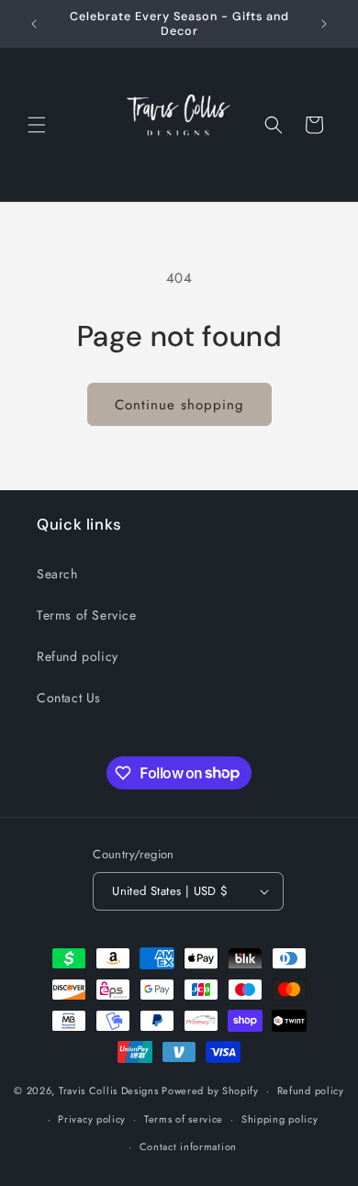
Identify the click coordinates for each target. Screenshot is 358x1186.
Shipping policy (280, 1119)
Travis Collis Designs (109, 1090)
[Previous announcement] (34, 24)
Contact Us (69, 697)
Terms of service (183, 1119)
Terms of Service (87, 615)
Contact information (188, 1146)
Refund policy (77, 656)
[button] (37, 125)
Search (57, 574)
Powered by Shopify (210, 1090)
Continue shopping (179, 405)
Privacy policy (92, 1119)
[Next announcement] (324, 24)
